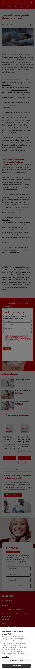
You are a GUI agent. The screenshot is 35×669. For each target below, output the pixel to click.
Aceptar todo (16, 665)
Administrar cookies (16, 660)
